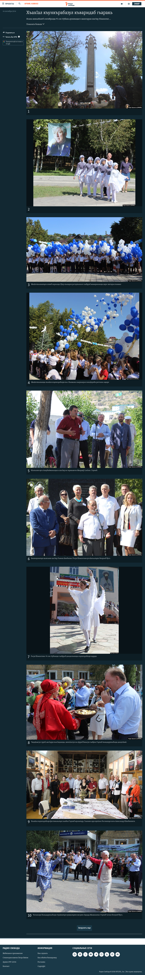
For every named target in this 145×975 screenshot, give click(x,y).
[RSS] (107, 954)
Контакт (6, 966)
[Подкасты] (112, 954)
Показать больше (34, 24)
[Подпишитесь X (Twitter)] (85, 954)
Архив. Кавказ (31, 4)
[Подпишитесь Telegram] (96, 954)
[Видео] (121, 4)
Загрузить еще (84, 928)
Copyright (41, 966)
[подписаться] (117, 954)
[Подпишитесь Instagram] (101, 954)
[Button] (9, 33)
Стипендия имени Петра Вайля (15, 958)
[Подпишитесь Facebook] (80, 954)
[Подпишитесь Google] (74, 954)
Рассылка (41, 962)
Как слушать (43, 953)
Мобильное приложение (13, 953)
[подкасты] (128, 4)
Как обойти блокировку (47, 958)
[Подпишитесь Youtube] (91, 954)
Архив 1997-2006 (9, 962)
